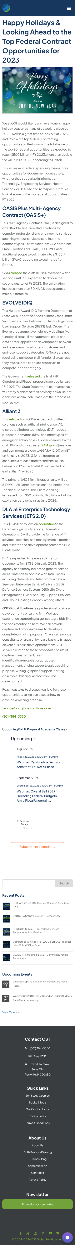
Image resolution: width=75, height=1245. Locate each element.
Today (24, 824)
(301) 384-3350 (14, 716)
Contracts (37, 1172)
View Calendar (11, 1012)
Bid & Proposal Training (37, 1152)
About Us (37, 1145)
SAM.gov (48, 445)
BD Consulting (38, 1159)
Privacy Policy (37, 1116)
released (15, 273)
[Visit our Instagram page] (35, 1233)
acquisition (46, 524)
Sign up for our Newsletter (37, 1204)
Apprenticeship (37, 1165)
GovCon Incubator (37, 1109)
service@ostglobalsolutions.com (26, 708)
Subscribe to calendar (35, 847)
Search (64, 883)
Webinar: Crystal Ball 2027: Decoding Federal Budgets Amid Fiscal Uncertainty (37, 795)
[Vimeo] (57, 1233)
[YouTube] (50, 1233)
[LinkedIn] (42, 1233)
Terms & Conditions (37, 1123)
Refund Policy (37, 1179)
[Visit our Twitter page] (27, 1233)
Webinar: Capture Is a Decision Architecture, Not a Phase (39, 764)
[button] (67, 1237)
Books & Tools (37, 1102)
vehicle (13, 419)
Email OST (37, 1056)
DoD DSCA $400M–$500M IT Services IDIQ (36, 915)
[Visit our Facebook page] (20, 1233)
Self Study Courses (37, 1095)
